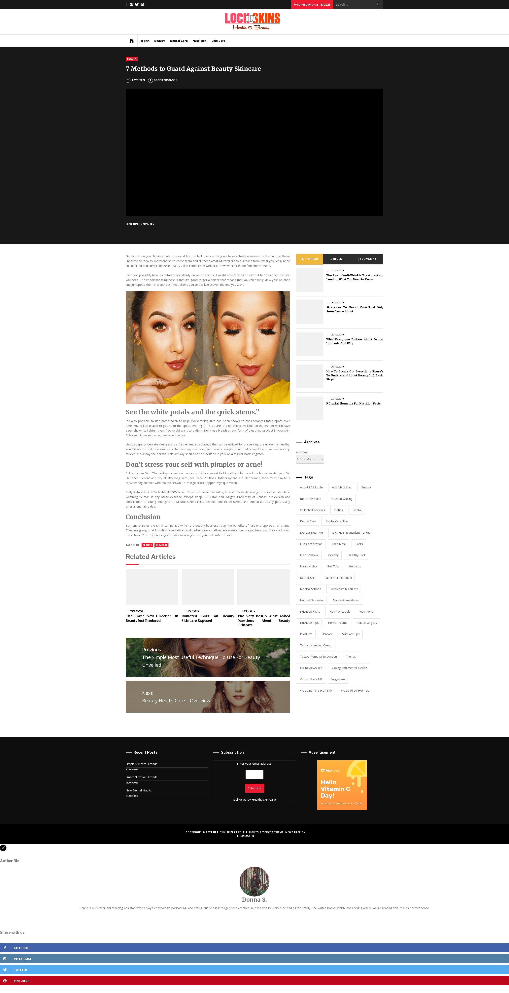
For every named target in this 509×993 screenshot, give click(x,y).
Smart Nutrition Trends (141, 777)
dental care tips (337, 521)
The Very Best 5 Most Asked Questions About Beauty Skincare (263, 620)
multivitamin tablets (344, 589)
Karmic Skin (307, 578)
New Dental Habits (139, 790)
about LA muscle (311, 487)
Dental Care (179, 41)
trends (351, 656)
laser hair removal (338, 578)
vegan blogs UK (311, 679)
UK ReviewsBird (311, 668)
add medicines (342, 487)
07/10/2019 (337, 398)
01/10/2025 (337, 270)
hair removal (309, 555)
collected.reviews (312, 510)
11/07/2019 (192, 610)
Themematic (246, 836)
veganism (338, 679)
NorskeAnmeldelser (346, 600)
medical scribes (310, 589)
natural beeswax (311, 600)
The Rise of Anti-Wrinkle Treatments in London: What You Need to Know (354, 277)
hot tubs (333, 566)
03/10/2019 (337, 334)
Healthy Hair (308, 566)
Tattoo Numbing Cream (316, 645)
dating (338, 510)
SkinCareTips (351, 634)
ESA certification (311, 544)
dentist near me (311, 532)
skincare (161, 545)
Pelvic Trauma (337, 623)
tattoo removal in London (318, 656)
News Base (293, 832)
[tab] (309, 259)
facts (359, 544)
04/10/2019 (337, 366)
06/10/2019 (337, 302)
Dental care (308, 521)
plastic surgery (367, 623)
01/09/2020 (136, 610)
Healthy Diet (356, 555)
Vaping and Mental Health (349, 668)
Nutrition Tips (309, 623)
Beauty (159, 41)
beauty (147, 545)
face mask (339, 544)
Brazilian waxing (341, 499)
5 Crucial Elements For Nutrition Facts (353, 403)
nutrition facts (310, 611)
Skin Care (218, 41)
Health (145, 41)
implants (355, 566)
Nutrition (199, 41)
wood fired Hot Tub (355, 690)
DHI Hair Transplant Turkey (351, 532)
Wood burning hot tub (316, 690)
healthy (333, 555)
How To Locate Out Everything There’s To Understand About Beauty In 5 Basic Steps (354, 375)
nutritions (366, 611)
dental (357, 510)
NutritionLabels (339, 611)
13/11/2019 (248, 610)
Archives (302, 452)
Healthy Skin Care (264, 799)
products (306, 634)
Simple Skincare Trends (141, 764)
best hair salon (310, 499)
